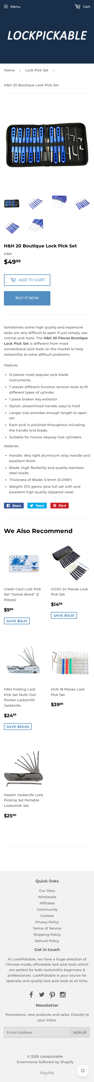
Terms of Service (47, 928)
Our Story (47, 890)
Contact (47, 916)
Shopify (66, 1062)
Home (9, 70)
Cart (86, 6)
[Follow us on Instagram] (62, 994)
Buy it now (27, 298)
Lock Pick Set (36, 70)
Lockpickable (51, 1056)
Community (47, 909)
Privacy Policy (47, 922)
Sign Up (80, 1032)
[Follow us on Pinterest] (52, 994)
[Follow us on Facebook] (31, 994)
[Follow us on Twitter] (41, 994)
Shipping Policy (47, 934)
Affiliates (47, 903)
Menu (15, 6)
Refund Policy (47, 941)
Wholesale (47, 897)
